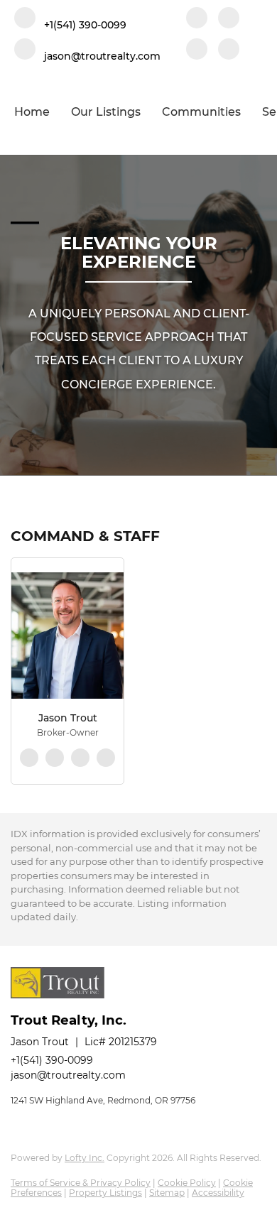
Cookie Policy (187, 1182)
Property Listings (105, 1192)
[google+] (228, 50)
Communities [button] (201, 112)
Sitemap (167, 1192)
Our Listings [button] (106, 112)
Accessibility (218, 1192)
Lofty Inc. (84, 1157)
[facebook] (196, 19)
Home (32, 112)
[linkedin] (228, 19)
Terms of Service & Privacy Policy (81, 1182)
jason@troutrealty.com (68, 1075)
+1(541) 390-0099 (52, 1060)
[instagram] (196, 50)
